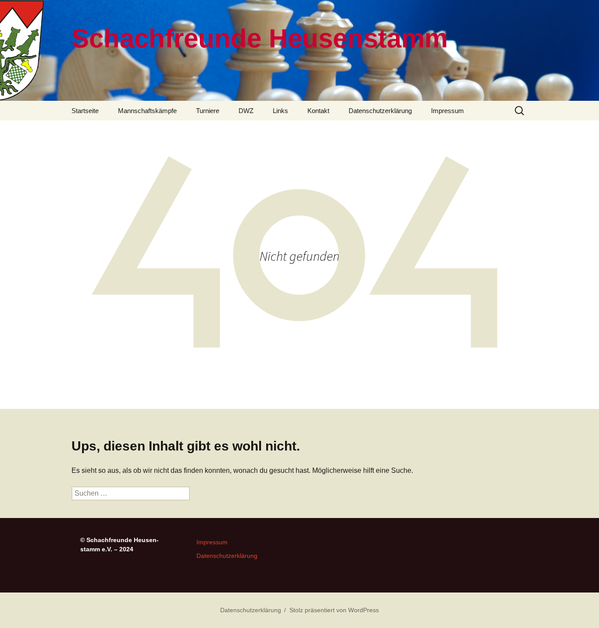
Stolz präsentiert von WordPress (334, 610)
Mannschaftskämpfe (147, 110)
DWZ (246, 110)
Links (280, 110)
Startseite (85, 110)
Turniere (207, 110)
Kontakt (318, 110)
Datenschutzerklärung (380, 110)
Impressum (447, 110)
